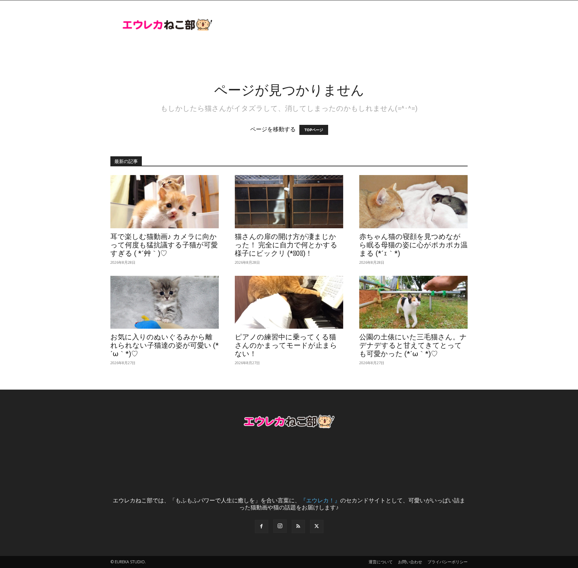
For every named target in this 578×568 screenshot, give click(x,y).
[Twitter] (316, 526)
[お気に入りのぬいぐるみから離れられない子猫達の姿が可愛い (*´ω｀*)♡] (164, 302)
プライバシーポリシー (447, 562)
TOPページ (313, 130)
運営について (381, 562)
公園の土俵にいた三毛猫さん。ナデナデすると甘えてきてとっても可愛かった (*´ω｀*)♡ (413, 345)
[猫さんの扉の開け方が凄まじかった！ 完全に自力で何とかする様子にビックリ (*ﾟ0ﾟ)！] (289, 201)
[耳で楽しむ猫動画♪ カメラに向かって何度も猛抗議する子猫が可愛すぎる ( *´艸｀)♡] (164, 201)
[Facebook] (261, 526)
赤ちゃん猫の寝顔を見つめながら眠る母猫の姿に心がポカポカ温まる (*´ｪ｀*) (413, 245)
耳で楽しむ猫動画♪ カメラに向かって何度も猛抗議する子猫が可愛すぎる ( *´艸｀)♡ (164, 245)
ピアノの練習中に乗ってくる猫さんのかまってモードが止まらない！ (286, 345)
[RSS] (298, 526)
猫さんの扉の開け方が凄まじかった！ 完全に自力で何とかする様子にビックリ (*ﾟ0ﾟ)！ (286, 245)
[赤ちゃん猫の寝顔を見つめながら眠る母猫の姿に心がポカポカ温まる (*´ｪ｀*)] (413, 201)
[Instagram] (280, 526)
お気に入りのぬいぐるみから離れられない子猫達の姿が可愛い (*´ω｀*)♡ (164, 345)
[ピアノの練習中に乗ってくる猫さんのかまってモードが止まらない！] (289, 302)
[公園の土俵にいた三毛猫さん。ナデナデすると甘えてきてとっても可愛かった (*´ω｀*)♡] (413, 302)
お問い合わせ (410, 562)
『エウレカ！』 (320, 500)
